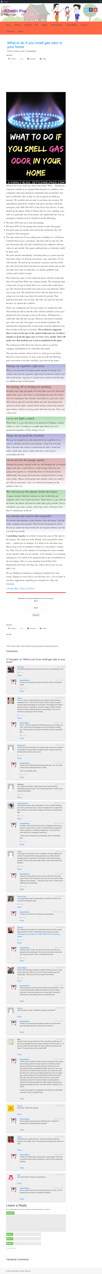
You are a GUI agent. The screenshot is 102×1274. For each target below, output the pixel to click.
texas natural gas (40, 646)
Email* (36, 608)
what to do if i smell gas (52, 646)
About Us (84, 25)
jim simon (20, 667)
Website (9, 1243)
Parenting (28, 25)
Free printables (71, 25)
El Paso (14, 646)
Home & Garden (56, 25)
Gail (18, 1175)
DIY (36, 25)
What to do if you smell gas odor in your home (34, 45)
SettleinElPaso (31, 51)
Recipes (44, 25)
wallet (19, 851)
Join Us (20, 31)
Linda (19, 1137)
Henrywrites (21, 745)
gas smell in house (30, 646)
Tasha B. (20, 927)
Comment (10, 1213)
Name (36, 601)
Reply (19, 675)
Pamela (19, 1106)
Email (9, 1239)
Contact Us (10, 31)
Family (18, 646)
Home (8, 25)
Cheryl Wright (22, 968)
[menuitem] (1, 1)
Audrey (19, 1008)
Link (13, 568)
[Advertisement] (36, 77)
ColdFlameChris (22, 803)
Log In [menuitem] (6, 1)
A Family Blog (15, 10)
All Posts (17, 25)
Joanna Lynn (21, 896)
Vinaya (19, 698)
